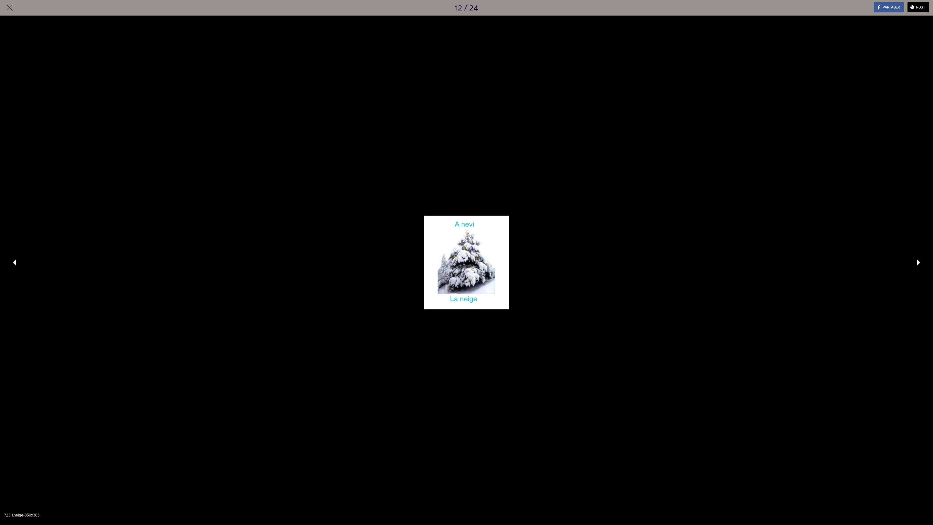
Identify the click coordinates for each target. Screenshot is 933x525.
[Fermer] (10, 8)
